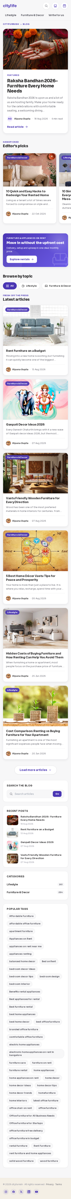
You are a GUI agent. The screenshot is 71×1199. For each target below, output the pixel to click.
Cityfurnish (11, 24)
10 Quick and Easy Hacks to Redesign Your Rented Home (27, 193)
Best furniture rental (21, 1006)
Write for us (56, 15)
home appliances (44, 1070)
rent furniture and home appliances (30, 1153)
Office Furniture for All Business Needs (31, 1115)
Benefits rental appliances (24, 991)
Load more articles (33, 770)
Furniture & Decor (32, 15)
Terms (58, 1184)
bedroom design (50, 976)
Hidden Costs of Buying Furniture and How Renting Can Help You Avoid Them (35, 655)
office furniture (47, 1108)
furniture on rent (42, 1062)
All (12, 285)
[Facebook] (13, 1192)
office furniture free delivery (26, 1130)
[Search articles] (46, 5)
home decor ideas (20, 1085)
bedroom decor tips (21, 976)
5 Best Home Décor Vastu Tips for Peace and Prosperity (30, 578)
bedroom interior (19, 984)
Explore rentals (20, 259)
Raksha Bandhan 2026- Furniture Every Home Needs (32, 86)
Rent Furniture (42, 1145)
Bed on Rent (49, 961)
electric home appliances (24, 1044)
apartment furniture (21, 931)
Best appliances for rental (24, 999)
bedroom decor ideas (22, 969)
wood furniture (49, 1161)
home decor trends (20, 1093)
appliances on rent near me (25, 946)
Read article (15, 126)
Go (57, 793)
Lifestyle (10, 15)
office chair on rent (20, 1108)
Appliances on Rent (20, 938)
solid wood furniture (21, 1161)
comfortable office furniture (26, 1037)
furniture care (17, 1062)
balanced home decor (22, 961)
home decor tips (47, 1085)
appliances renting (20, 953)
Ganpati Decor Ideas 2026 (25, 424)
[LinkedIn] (29, 1192)
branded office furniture (23, 1029)
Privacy (50, 1184)
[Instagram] (6, 1192)
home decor (52, 1078)
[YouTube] (36, 1192)
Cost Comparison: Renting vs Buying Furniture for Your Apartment (33, 733)
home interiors (18, 1100)
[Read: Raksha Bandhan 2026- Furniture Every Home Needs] (35, 49)
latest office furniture (45, 1100)
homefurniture (47, 1093)
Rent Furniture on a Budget (26, 351)
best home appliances (22, 1014)
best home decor (19, 1021)
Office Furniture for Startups (26, 1123)
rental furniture (18, 1145)
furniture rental (18, 1070)
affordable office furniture (24, 923)
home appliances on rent (24, 1078)
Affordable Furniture (21, 916)
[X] (21, 1192)
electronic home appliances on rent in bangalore (31, 1053)
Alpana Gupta (22, 118)
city (10, 6)
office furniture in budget (24, 1138)
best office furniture (48, 1021)
